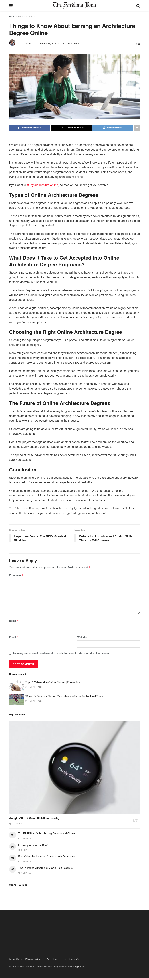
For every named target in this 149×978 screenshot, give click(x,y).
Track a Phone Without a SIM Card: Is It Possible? (45, 868)
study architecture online (42, 185)
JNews (20, 966)
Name (14, 620)
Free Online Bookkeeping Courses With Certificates (46, 856)
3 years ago (34, 686)
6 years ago (34, 700)
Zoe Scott (25, 43)
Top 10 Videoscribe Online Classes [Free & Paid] (53, 682)
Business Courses (27, 16)
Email (13, 637)
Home (12, 16)
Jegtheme (79, 966)
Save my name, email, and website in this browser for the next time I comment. (61, 653)
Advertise (52, 959)
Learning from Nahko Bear (32, 845)
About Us (14, 959)
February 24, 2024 (47, 43)
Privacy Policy (32, 959)
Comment (16, 575)
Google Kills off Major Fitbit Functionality (34, 818)
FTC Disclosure (71, 959)
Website (82, 637)
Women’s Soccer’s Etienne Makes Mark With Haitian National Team (64, 696)
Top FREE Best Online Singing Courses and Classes (47, 833)
